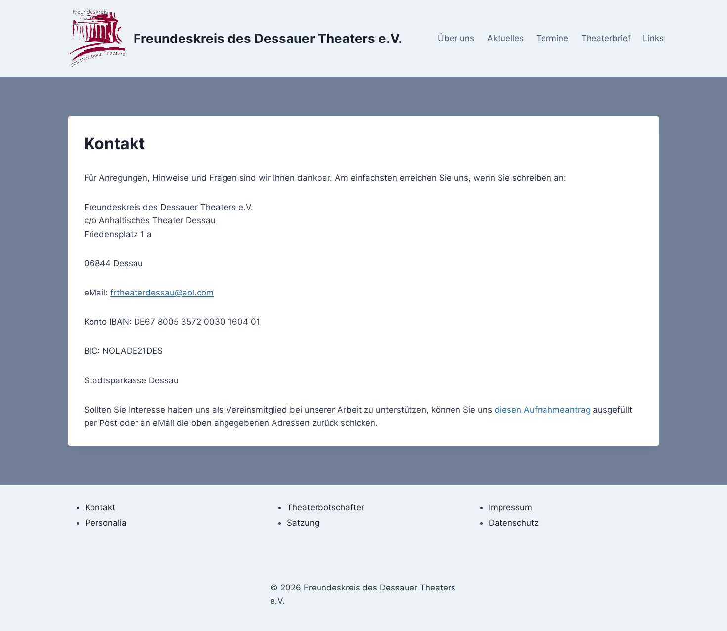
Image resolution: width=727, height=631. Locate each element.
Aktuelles (505, 38)
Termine (552, 38)
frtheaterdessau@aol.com (162, 292)
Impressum (510, 507)
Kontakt (100, 507)
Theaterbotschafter (325, 507)
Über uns (456, 38)
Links (653, 38)
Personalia (106, 523)
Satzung (303, 523)
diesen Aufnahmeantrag (543, 410)
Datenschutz (514, 523)
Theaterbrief (606, 38)
